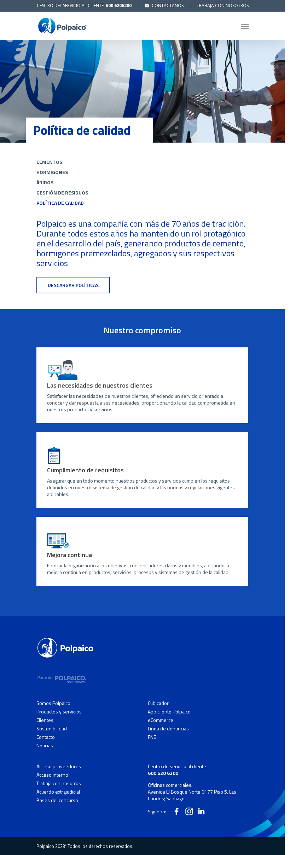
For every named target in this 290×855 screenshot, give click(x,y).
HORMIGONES (52, 172)
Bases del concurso (57, 800)
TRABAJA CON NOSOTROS (223, 5)
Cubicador (158, 703)
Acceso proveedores (58, 766)
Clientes (44, 720)
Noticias (44, 745)
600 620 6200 (163, 773)
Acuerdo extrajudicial (58, 791)
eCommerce (160, 720)
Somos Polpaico (53, 703)
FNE (152, 737)
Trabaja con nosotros (58, 783)
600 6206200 (119, 5)
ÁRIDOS (44, 182)
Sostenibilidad (51, 728)
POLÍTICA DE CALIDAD (60, 203)
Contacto (45, 737)
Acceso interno (52, 774)
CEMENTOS (49, 162)
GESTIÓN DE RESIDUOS (62, 192)
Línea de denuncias (168, 728)
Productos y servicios (59, 711)
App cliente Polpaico (169, 711)
